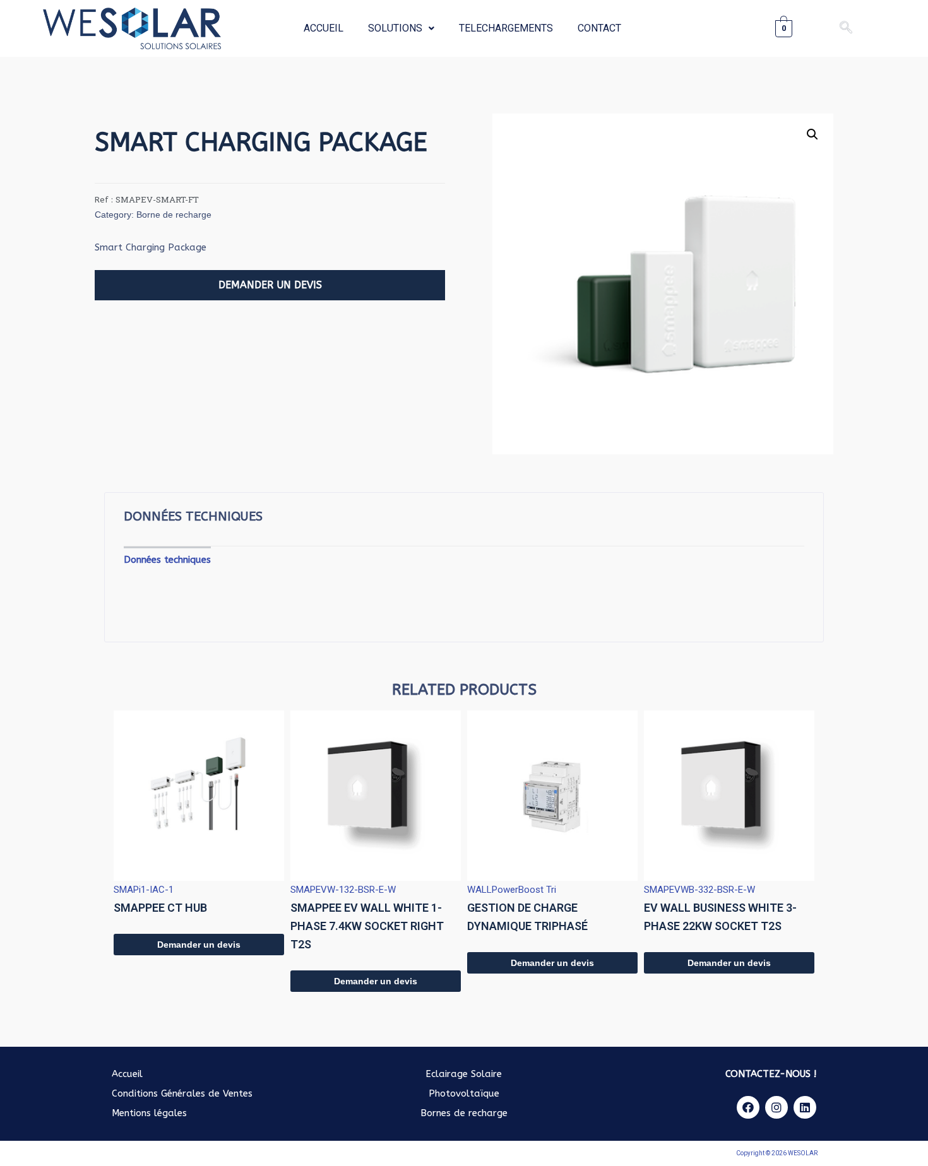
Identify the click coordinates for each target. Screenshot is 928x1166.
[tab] (167, 560)
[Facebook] (748, 1107)
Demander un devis (199, 944)
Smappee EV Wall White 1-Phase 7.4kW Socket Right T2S (367, 926)
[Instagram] (776, 1107)
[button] (270, 285)
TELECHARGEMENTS (506, 28)
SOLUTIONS (395, 28)
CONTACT (599, 28)
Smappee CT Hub (160, 907)
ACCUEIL (323, 28)
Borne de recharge (173, 214)
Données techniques (167, 559)
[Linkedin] (805, 1107)
